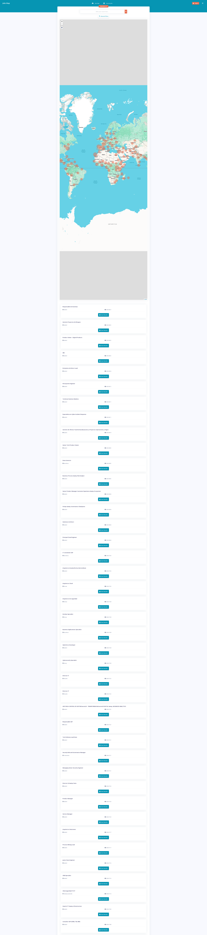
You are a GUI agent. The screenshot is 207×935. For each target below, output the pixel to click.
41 (103, 140)
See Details (104, 315)
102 (60, 160)
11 (68, 174)
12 (140, 155)
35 (116, 154)
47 (144, 157)
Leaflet (145, 299)
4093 (102, 148)
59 (120, 163)
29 (108, 163)
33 (96, 164)
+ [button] (61, 22)
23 (105, 163)
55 (108, 147)
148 (120, 169)
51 (138, 157)
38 (102, 165)
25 (66, 169)
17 (106, 167)
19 (124, 178)
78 (68, 159)
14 (136, 146)
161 (117, 167)
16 (138, 165)
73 (110, 143)
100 (95, 154)
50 (117, 176)
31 (116, 180)
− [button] (61, 24)
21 (71, 163)
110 (67, 148)
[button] (202, 3)
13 (130, 150)
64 (135, 152)
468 (104, 144)
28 (127, 156)
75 (116, 142)
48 (109, 170)
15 (108, 138)
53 (68, 165)
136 (119, 151)
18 (106, 141)
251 (99, 146)
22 (118, 160)
